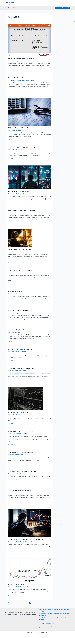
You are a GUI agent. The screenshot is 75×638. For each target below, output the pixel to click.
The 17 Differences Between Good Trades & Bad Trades (25, 539)
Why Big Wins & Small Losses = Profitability (22, 210)
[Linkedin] (9, 7)
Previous (9, 602)
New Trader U (10, 2)
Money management (12, 80)
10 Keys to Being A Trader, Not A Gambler (21, 147)
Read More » (10, 70)
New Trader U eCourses (49, 3)
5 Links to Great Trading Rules (18, 412)
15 (37, 602)
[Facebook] (5, 7)
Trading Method (20, 80)
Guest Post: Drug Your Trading (17, 330)
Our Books (41, 3)
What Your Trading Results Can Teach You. (21, 59)
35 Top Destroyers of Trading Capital (19, 249)
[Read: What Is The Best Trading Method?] (29, 177)
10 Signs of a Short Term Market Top (19, 491)
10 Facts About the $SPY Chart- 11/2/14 (21, 368)
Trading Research (18, 130)
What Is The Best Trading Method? (19, 191)
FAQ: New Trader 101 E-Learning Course (21, 128)
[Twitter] (6, 7)
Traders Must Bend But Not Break (18, 78)
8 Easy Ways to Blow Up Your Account (20, 431)
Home (30, 3)
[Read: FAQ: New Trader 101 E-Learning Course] (29, 111)
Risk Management (20, 251)
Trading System (23, 272)
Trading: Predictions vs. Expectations (20, 270)
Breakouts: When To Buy (16, 584)
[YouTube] (11, 7)
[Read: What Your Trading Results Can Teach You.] (29, 39)
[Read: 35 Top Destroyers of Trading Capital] (20, 238)
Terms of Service (66, 3)
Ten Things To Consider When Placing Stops (22, 471)
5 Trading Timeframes (15, 291)
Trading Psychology (19, 193)
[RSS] (14, 7)
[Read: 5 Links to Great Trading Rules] (25, 398)
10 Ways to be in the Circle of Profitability (21, 452)
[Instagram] (8, 7)
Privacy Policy (58, 3)
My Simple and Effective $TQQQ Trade (20, 349)
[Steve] (13, 7)
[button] (62, 8)
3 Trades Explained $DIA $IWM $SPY (20, 311)
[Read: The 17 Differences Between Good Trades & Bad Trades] (29, 523)
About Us (35, 3)
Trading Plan (25, 80)
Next (50, 602)
